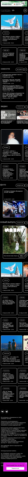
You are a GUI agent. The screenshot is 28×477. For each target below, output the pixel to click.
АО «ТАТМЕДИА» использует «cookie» (10, 453)
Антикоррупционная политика (8, 450)
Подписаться (15, 468)
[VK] (2, 411)
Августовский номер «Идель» (11, 255)
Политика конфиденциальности (9, 458)
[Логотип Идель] (5, 11)
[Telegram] (6, 411)
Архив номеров (21, 256)
